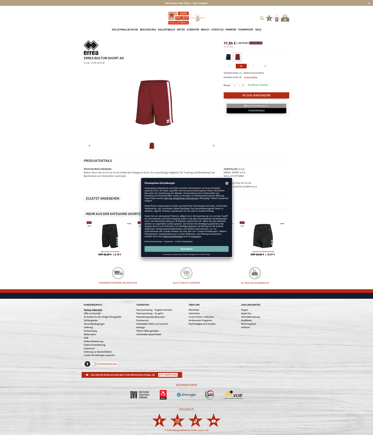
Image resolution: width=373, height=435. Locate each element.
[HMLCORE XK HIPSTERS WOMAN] (263, 238)
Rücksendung (90, 330)
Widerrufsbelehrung (93, 341)
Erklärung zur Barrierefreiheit (97, 351)
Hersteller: (231, 169)
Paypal (244, 309)
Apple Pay (246, 313)
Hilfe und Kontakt (92, 313)
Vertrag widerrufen (93, 309)
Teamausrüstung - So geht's (150, 313)
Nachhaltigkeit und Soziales (202, 323)
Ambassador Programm (200, 320)
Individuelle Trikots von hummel (152, 323)
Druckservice (142, 320)
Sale (258, 29)
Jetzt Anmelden (168, 375)
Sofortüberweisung (250, 316)
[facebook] (159, 420)
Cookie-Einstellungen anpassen (99, 355)
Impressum (89, 348)
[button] (262, 18)
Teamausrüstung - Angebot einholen (154, 309)
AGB (86, 337)
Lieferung (88, 327)
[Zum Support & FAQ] (269, 17)
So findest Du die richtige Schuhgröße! (102, 316)
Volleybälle (166, 29)
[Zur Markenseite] (91, 48)
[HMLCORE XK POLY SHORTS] (110, 238)
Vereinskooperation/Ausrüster (150, 316)
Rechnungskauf (248, 323)
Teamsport (246, 29)
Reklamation (90, 334)
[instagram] (177, 420)
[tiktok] (195, 420)
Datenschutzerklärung (94, 344)
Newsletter (194, 309)
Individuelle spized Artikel (148, 334)
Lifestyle (217, 29)
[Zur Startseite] (186, 18)
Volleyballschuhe (125, 29)
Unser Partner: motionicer (201, 316)
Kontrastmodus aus (107, 363)
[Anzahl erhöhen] (243, 85)
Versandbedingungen (94, 323)
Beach (205, 29)
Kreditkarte (246, 320)
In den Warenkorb (256, 95)
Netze (181, 29)
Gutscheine (194, 313)
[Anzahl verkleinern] (234, 85)
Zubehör (193, 29)
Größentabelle (250, 77)
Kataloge (140, 327)
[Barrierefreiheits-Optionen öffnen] (87, 364)
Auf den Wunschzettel (257, 106)
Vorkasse (245, 327)
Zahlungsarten (91, 320)
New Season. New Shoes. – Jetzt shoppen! (186, 3)
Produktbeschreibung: (98, 169)
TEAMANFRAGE (256, 110)
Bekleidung (148, 29)
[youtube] (213, 420)
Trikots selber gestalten (147, 330)
